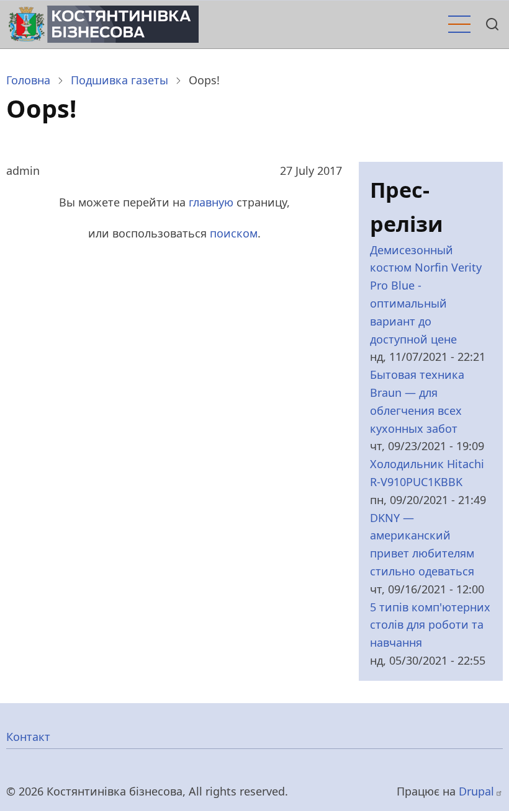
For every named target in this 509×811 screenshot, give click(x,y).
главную (211, 202)
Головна (28, 80)
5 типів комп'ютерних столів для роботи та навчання (430, 625)
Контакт (28, 736)
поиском (234, 233)
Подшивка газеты (119, 80)
